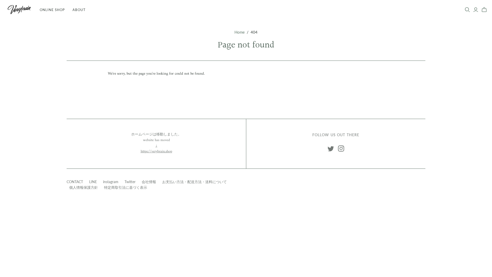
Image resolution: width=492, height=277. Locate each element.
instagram (110, 182)
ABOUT (79, 10)
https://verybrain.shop (156, 151)
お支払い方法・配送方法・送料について (194, 182)
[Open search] (467, 9)
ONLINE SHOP (52, 10)
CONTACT (75, 182)
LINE (93, 182)
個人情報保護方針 (83, 187)
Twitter (130, 182)
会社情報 (149, 182)
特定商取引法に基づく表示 (125, 187)
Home (239, 32)
